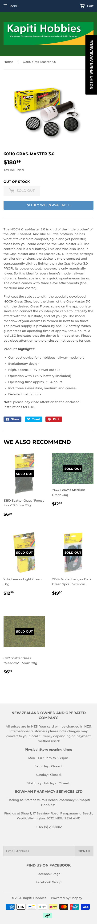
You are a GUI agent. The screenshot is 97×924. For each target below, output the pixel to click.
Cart (89, 6)
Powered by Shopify (66, 898)
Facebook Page (48, 874)
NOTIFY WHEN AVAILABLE (48, 205)
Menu (13, 6)
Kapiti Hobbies (34, 898)
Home (8, 62)
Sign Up (84, 851)
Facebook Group (48, 882)
